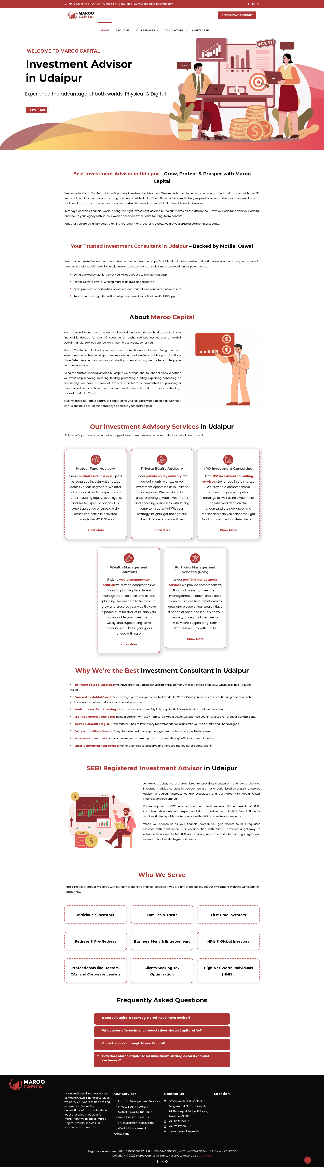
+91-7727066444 (180, 1126)
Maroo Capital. (145, 1156)
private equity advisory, (163, 476)
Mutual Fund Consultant (133, 1117)
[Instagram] (258, 4)
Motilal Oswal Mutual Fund (135, 1112)
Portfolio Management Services (139, 1101)
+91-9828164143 (79, 4)
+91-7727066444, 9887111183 (113, 4)
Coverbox (205, 1156)
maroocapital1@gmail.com (155, 4)
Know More (95, 530)
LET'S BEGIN (37, 110)
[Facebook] (248, 4)
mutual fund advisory (96, 476)
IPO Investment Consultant (136, 1123)
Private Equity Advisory (133, 1107)
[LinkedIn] (253, 4)
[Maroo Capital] (82, 15)
